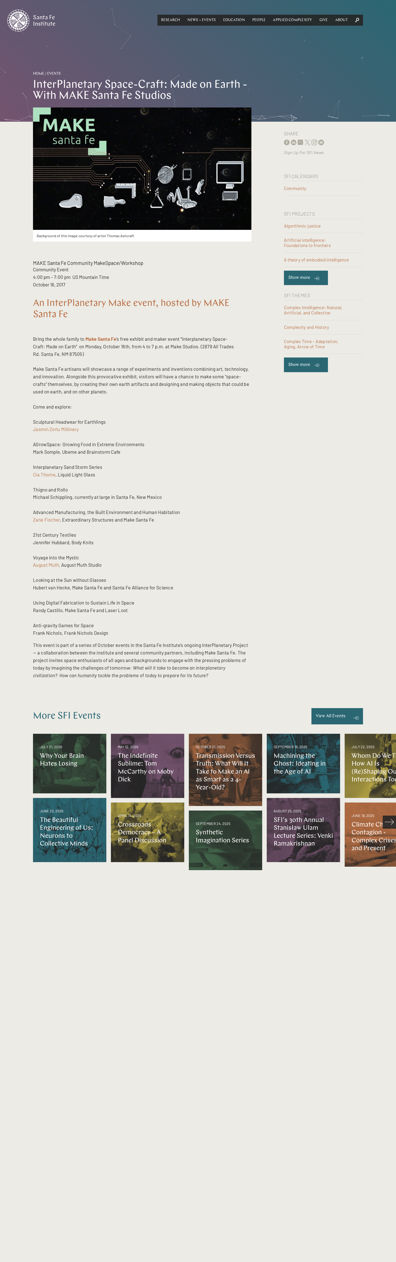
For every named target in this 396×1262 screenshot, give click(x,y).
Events (54, 74)
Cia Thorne (44, 474)
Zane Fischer (46, 519)
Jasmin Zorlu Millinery (56, 429)
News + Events (201, 20)
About (341, 20)
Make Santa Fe (100, 339)
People (259, 20)
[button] (170, 20)
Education (234, 20)
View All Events (330, 716)
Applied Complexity (292, 20)
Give (323, 20)
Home (38, 74)
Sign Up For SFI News (304, 152)
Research (170, 20)
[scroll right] (389, 822)
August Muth (46, 565)
